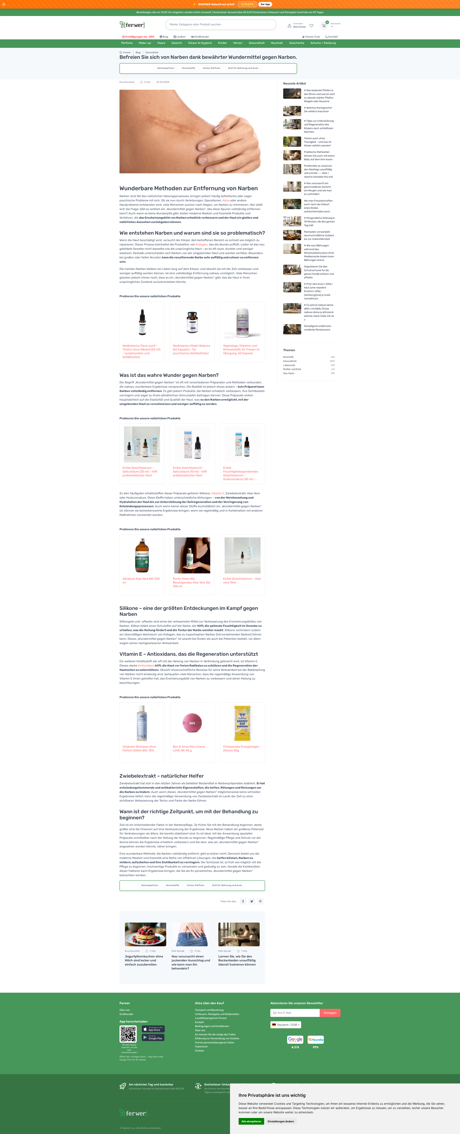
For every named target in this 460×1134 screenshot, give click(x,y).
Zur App (265, 4)
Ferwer (127, 52)
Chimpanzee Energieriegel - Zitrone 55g (242, 748)
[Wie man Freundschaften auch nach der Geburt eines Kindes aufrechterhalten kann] (292, 206)
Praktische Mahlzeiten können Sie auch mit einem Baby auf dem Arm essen (319, 155)
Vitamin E (217, 493)
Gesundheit (152, 52)
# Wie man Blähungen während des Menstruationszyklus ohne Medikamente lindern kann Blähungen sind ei (319, 253)
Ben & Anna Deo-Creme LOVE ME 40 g (189, 748)
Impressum (201, 1046)
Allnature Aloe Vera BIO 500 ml (141, 580)
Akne (226, 200)
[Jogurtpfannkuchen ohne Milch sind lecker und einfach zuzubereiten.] (145, 934)
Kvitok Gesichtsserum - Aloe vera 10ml (242, 580)
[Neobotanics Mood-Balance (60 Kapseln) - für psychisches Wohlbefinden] (192, 320)
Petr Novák (178, 951)
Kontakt (333, 36)
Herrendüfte (188, 68)
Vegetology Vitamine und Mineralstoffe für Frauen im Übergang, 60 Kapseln (241, 349)
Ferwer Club (312, 36)
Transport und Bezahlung (209, 1010)
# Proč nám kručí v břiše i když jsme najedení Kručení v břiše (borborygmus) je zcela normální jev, (318, 291)
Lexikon (181, 36)
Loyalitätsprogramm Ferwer (211, 1018)
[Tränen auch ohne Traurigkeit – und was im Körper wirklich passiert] (292, 141)
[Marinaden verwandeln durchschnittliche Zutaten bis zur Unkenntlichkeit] (292, 235)
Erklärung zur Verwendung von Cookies (217, 1038)
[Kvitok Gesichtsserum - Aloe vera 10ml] (242, 553)
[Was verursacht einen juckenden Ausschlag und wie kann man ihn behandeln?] (192, 934)
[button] (153, 1028)
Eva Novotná (126, 82)
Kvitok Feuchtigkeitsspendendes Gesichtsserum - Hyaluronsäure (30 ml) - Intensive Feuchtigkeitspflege (240, 473)
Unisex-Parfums (211, 68)
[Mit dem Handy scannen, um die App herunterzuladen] (129, 1034)
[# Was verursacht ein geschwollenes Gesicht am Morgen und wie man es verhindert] (292, 188)
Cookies (199, 1050)
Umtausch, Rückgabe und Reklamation (217, 1014)
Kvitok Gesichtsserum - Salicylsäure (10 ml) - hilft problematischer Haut (190, 471)
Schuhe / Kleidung (323, 43)
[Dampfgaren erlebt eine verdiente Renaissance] (292, 329)
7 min (152, 951)
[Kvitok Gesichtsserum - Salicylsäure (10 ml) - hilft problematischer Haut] (192, 442)
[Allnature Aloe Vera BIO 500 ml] (142, 553)
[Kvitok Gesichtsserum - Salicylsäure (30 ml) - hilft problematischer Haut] (142, 442)
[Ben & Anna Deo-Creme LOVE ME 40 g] (192, 721)
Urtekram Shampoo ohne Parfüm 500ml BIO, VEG (139, 748)
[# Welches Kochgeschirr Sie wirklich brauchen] (292, 111)
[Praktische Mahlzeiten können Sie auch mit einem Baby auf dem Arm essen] (292, 155)
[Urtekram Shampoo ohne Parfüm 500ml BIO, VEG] (142, 721)
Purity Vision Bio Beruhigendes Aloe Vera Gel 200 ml (191, 582)
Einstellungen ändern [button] (281, 1121)
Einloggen (330, 1012)
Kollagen (202, 244)
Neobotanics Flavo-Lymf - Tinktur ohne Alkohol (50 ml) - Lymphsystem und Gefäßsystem (141, 351)
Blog (165, 36)
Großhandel (202, 36)
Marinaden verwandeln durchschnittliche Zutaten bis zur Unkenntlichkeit (319, 235)
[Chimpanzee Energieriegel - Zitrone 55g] (242, 721)
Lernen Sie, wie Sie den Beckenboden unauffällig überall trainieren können (237, 960)
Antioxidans (146, 665)
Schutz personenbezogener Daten (214, 1042)
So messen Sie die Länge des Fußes (215, 1034)
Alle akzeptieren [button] (251, 1121)
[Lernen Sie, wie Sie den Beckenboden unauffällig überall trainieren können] (239, 934)
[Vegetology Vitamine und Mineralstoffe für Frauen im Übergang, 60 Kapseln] (242, 320)
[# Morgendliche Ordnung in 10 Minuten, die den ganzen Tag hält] (292, 221)
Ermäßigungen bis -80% (139, 36)
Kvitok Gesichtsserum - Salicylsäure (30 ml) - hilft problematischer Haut (140, 471)
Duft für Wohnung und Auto (243, 68)
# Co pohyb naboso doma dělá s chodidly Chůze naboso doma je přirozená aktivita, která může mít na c (319, 312)
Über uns (124, 1010)
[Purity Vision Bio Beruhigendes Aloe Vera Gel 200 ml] (192, 553)
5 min (147, 82)
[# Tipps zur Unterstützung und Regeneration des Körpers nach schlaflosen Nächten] (292, 126)
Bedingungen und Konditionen (212, 1026)
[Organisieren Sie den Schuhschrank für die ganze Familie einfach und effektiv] (292, 272)
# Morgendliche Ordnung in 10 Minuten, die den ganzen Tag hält (319, 221)
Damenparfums (165, 68)
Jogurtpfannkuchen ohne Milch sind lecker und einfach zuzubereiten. (144, 960)
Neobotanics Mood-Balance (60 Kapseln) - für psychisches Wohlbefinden (191, 349)
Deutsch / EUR (287, 1024)
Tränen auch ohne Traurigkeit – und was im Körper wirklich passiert (317, 142)
